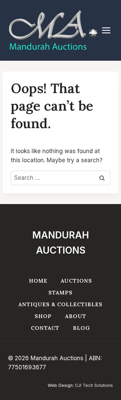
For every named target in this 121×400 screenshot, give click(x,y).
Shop (43, 316)
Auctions (76, 280)
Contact (45, 327)
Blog (81, 327)
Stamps (60, 292)
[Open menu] (109, 30)
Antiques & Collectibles (60, 304)
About (75, 316)
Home (38, 280)
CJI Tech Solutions (94, 385)
